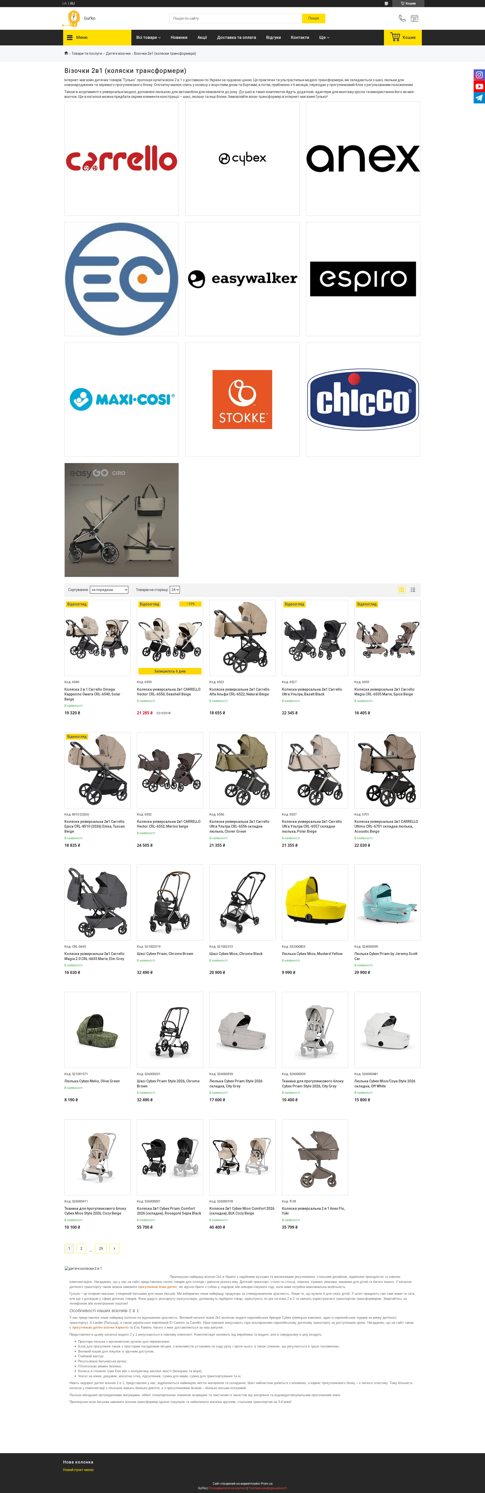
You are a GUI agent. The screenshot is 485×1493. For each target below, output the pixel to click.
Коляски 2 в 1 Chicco (363, 361)
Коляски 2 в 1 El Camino (121, 240)
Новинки (179, 37)
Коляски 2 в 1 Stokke (242, 361)
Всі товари (146, 37)
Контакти (300, 37)
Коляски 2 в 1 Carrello (121, 120)
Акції (202, 37)
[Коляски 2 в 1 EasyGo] (121, 520)
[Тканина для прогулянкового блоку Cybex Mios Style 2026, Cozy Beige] (97, 1157)
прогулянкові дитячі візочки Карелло (100, 1327)
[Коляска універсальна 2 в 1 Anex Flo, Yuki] (315, 1157)
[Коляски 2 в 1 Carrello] (121, 158)
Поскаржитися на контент (227, 1488)
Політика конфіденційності (267, 1488)
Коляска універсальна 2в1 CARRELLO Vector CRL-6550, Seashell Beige (169, 691)
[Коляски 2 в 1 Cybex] (242, 158)
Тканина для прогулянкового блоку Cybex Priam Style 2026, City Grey (313, 1083)
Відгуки (273, 37)
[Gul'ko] (71, 18)
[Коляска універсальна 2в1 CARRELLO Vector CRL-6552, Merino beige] (170, 770)
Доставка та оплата (236, 37)
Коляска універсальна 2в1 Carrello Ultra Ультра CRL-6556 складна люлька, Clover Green (239, 826)
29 (101, 1249)
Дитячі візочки (118, 53)
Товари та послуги (86, 53)
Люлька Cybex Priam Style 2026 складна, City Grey (235, 1083)
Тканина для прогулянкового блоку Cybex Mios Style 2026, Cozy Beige (95, 1211)
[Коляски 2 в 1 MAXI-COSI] (121, 400)
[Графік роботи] (414, 18)
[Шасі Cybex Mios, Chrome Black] (242, 902)
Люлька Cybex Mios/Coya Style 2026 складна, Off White (384, 1083)
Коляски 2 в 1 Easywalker (242, 240)
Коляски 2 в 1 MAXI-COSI (122, 361)
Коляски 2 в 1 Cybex (242, 120)
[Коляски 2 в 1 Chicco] (363, 400)
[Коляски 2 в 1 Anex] (363, 158)
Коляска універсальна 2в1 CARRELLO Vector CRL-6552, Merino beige (169, 824)
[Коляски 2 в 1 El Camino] (121, 279)
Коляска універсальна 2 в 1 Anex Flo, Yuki (313, 1211)
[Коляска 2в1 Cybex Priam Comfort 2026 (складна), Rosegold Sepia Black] (170, 1157)
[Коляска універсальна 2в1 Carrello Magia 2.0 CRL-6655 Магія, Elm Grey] (97, 902)
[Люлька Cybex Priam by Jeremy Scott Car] (387, 902)
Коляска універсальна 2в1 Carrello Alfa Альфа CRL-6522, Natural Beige (239, 691)
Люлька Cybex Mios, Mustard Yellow (312, 954)
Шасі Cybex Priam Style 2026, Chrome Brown (168, 1083)
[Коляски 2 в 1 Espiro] (363, 279)
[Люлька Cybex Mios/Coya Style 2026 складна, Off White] (387, 1030)
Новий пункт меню (78, 1470)
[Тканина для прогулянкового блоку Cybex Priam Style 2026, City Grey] (315, 1030)
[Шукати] (313, 18)
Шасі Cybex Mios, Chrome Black (235, 954)
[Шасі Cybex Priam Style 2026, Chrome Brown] (170, 1030)
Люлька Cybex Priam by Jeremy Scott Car (385, 956)
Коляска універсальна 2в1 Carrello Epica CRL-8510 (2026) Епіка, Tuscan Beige (94, 826)
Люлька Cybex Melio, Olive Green (92, 1081)
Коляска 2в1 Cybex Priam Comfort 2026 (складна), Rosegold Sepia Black (169, 1211)
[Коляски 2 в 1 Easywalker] (242, 279)
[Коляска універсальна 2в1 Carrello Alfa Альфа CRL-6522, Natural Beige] (242, 638)
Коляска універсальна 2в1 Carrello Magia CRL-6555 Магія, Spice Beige (384, 691)
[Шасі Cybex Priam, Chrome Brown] (170, 902)
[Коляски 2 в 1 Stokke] (242, 400)
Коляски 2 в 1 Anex (363, 120)
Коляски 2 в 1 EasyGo (122, 482)
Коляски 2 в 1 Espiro (363, 240)
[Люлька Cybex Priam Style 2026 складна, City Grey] (242, 1030)
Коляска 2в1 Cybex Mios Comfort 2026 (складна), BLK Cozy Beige (241, 1211)
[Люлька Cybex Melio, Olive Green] (97, 1030)
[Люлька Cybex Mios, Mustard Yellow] (315, 902)
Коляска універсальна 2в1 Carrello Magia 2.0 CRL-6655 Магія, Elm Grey (94, 956)
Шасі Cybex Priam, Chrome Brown (165, 954)
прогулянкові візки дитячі (157, 1287)
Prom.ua (267, 1483)
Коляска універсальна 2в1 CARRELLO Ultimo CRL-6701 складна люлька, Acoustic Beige (386, 826)
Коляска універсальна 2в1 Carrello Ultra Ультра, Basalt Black (312, 691)
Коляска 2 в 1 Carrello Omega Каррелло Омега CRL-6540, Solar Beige (92, 694)
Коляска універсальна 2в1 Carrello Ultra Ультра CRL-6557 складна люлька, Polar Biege (312, 826)
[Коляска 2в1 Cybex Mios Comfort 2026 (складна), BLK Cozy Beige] (242, 1157)
